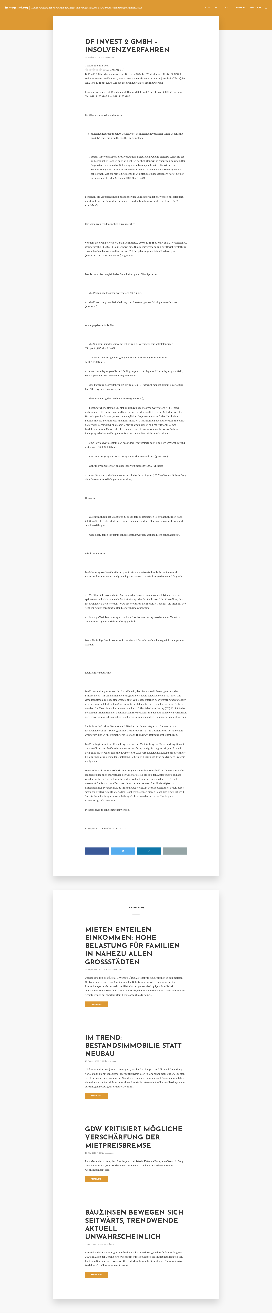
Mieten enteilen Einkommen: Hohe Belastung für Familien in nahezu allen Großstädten (132, 946)
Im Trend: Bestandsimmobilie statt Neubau (133, 1046)
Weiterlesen (96, 1004)
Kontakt (227, 8)
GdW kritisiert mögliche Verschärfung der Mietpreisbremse (133, 1137)
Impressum (240, 8)
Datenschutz (255, 8)
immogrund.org (16, 7)
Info (216, 8)
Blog (207, 8)
